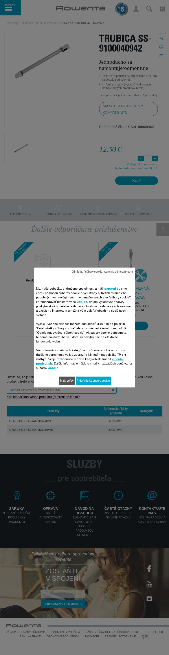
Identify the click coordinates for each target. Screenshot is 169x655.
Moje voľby (66, 381)
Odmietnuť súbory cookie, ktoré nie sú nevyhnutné (102, 272)
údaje (81, 301)
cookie (53, 368)
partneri (110, 288)
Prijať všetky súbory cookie (93, 381)
